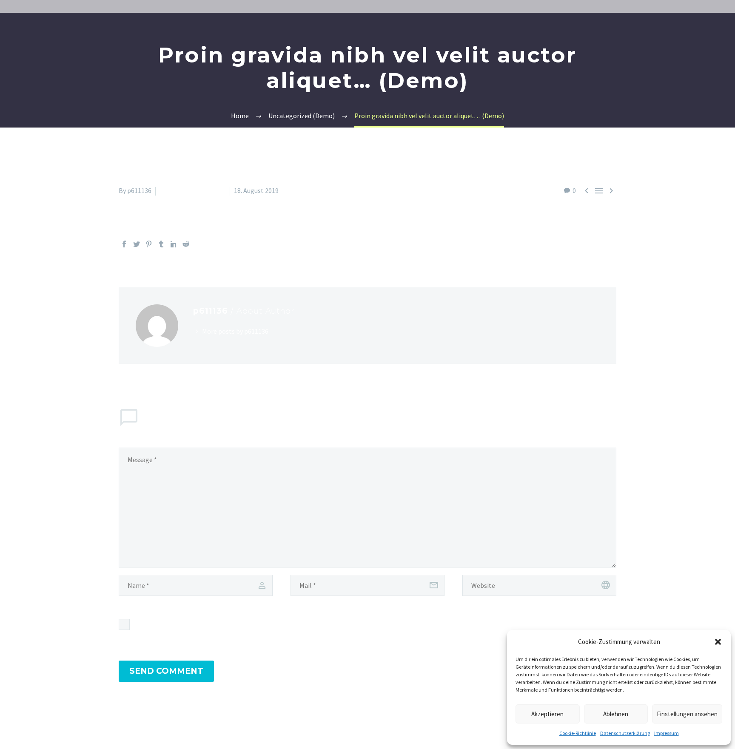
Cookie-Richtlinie (577, 733)
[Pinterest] (148, 244)
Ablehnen (615, 714)
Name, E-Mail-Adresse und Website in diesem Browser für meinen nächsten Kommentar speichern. (277, 624)
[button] (718, 642)
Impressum (666, 733)
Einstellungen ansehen (687, 714)
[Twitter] (136, 244)
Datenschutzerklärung (625, 733)
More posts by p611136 (235, 331)
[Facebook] (124, 244)
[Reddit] (185, 244)
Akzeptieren (547, 714)
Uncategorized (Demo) (193, 190)
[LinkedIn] (173, 244)
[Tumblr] (161, 244)
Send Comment (166, 671)
